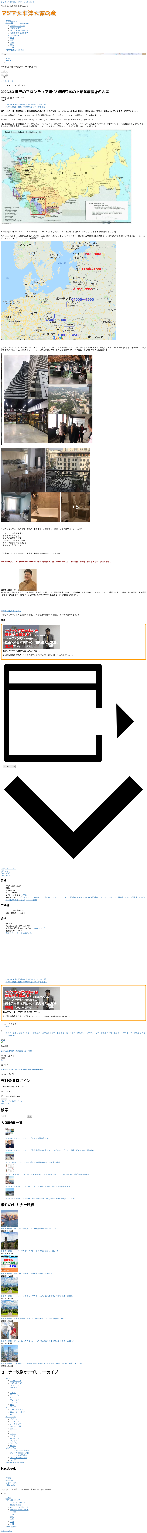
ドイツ (13, 1434)
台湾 (12, 1405)
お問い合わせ (11, 1485)
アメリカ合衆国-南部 (18, 1455)
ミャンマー (14, 1402)
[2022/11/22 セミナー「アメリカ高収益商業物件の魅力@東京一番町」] (10, 1160)
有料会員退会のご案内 (19, 33)
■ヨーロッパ (11, 1417)
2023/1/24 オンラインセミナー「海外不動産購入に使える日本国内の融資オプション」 (41, 1198)
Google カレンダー (8, 869)
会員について (6, 1104)
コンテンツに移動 (8, 2)
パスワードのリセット (19, 31)
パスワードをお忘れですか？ (13, 1101)
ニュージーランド (17, 1412)
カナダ (13, 1460)
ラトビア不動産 (12, 900)
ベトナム (13, 1397)
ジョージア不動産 (116, 897)
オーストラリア (16, 1410)
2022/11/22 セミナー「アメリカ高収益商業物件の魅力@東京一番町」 (34, 1162)
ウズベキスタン (24, 897)
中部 (12, 43)
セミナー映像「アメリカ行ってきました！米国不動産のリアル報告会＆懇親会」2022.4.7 (37, 1341)
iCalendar (4, 871)
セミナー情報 (11, 1483)
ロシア (22, 900)
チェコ (13, 1431)
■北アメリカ (11, 1448)
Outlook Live (6, 875)
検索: (3, 1116)
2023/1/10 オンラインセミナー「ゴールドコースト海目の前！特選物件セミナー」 (39, 1186)
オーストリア (15, 1424)
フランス (13, 1441)
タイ (12, 1390)
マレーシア (14, 1400)
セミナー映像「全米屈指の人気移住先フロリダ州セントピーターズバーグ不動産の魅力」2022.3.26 (41, 1363)
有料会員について (13, 1480)
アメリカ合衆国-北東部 (19, 1453)
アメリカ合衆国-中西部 (19, 1450)
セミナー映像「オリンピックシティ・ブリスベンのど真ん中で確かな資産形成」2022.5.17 (37, 1296)
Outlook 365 (5, 873)
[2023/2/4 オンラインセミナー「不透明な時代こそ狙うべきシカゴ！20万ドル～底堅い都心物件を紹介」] (10, 1172)
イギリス (13, 1419)
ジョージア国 (15, 1426)
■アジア (9, 1378)
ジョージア (103, 897)
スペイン (13, 1429)
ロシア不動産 (31, 900)
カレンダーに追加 (9, 766)
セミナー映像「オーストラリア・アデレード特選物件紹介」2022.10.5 (29, 1251)
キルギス (80, 897)
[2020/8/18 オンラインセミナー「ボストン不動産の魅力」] (10, 1136)
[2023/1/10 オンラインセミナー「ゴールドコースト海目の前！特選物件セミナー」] (10, 1184)
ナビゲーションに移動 (25, 2)
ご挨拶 (8, 1478)
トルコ (13, 1436)
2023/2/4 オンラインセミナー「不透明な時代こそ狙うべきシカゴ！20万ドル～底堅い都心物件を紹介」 (48, 1174)
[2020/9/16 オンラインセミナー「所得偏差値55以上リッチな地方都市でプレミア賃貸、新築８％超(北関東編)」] (10, 1148)
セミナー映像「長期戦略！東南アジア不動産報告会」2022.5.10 (26, 1273)
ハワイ (13, 1414)
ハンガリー (14, 1438)
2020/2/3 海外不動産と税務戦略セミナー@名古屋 (26, 107)
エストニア (55, 897)
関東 (12, 40)
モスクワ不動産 (130, 897)
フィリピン (14, 1395)
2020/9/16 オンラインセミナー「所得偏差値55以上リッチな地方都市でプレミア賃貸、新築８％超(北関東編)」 (50, 1150)
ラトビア (142, 897)
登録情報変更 (15, 28)
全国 (12, 38)
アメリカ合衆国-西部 (18, 1458)
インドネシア (15, 1381)
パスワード (5, 1091)
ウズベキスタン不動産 (41, 897)
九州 (12, 47)
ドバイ (13, 1393)
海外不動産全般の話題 (15, 1463)
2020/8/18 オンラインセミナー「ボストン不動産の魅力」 (29, 1138)
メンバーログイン (17, 26)
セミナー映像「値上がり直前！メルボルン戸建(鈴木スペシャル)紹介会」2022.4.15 (34, 1318)
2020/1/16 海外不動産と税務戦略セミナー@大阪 (26, 104)
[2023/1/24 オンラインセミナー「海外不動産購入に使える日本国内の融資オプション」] (10, 1196)
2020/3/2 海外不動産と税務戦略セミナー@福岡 (16, 1051)
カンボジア (14, 1385)
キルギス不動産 (91, 897)
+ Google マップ (37, 928)
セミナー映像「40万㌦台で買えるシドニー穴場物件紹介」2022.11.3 (28, 1229)
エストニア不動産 (68, 897)
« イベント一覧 (7, 81)
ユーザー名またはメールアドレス (14, 1087)
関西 (12, 45)
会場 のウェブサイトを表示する (19, 933)
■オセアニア (11, 1407)
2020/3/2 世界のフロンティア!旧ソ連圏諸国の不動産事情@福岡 (22, 1069)
